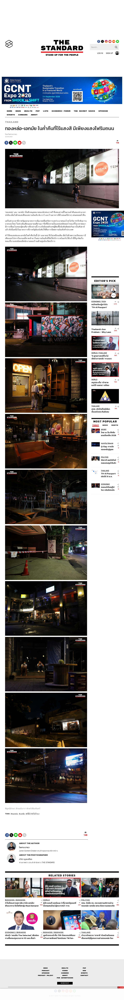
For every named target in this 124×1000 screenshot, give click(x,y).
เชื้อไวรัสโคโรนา (33, 813)
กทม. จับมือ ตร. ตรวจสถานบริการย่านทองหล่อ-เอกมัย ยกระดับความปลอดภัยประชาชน (98, 904)
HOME (9, 111)
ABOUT (34, 115)
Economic (95, 301)
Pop (84, 968)
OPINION (103, 111)
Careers (65, 973)
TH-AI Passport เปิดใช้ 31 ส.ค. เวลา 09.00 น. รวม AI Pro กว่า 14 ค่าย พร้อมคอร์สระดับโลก (108, 475)
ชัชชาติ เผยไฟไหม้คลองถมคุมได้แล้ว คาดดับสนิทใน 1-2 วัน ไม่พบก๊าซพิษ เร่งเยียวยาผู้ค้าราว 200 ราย (108, 461)
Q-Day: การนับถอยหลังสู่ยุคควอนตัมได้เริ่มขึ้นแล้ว (107, 448)
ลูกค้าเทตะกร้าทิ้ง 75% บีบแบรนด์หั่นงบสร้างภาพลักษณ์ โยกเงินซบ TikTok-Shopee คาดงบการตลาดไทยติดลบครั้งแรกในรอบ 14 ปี (60, 936)
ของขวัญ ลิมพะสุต (107, 443)
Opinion (45, 973)
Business (9, 900)
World (94, 353)
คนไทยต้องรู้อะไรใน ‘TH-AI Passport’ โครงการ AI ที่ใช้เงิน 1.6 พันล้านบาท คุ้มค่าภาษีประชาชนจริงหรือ (101, 306)
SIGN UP (109, 53)
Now (84, 970)
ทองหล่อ (15, 813)
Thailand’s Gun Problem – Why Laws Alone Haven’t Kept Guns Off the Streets (101, 330)
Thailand (11, 122)
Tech (104, 301)
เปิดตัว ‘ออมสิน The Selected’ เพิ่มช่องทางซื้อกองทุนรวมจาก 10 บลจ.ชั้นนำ (22, 936)
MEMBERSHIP (65, 983)
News (45, 968)
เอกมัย (22, 813)
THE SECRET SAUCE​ (84, 111)
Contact (84, 975)
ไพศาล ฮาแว (12, 134)
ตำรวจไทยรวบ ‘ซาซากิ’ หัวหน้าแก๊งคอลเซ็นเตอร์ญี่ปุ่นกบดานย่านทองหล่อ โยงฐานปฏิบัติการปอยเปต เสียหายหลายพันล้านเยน (98, 936)
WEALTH (28, 111)
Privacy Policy (45, 975)
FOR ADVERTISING (65, 978)
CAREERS (22, 115)
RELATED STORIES (62, 875)
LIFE (45, 111)
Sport (103, 429)
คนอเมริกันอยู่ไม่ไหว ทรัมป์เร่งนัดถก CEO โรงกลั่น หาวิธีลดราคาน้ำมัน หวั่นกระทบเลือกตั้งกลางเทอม (108, 488)
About (65, 975)
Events (84, 973)
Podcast (45, 970)
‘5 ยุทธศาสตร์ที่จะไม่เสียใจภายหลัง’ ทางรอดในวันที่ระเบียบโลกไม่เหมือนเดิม (101, 357)
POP (38, 111)
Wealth (65, 968)
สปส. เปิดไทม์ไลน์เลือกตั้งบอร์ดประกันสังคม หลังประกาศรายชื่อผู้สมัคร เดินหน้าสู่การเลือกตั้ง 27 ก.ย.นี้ (100, 410)
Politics (104, 457)
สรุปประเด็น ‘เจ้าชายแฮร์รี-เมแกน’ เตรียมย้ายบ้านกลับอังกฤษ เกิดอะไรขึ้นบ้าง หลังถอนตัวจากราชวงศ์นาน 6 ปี (101, 384)
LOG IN (100, 53)
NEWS (18, 111)
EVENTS (11, 115)
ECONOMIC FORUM (61, 111)
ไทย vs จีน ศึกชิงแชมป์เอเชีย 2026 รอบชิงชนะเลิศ (108, 433)
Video (65, 970)
